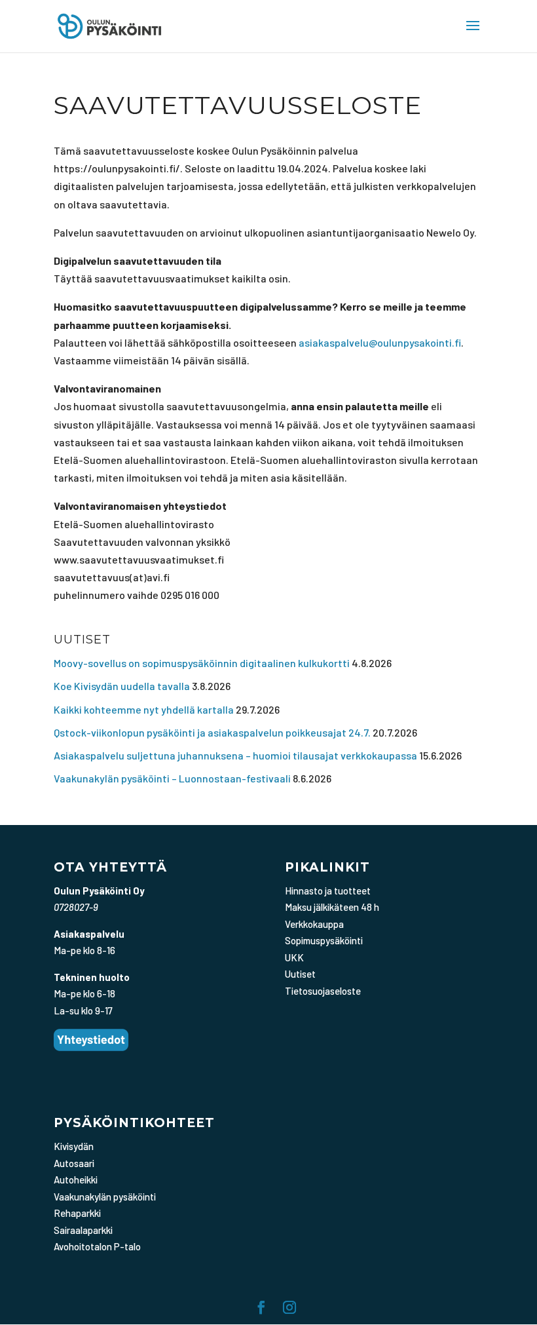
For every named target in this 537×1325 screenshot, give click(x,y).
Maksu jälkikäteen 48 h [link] (332, 907)
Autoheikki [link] (76, 1179)
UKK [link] (294, 957)
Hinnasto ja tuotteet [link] (328, 890)
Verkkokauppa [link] (314, 924)
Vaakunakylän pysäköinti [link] (105, 1196)
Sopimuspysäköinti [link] (324, 940)
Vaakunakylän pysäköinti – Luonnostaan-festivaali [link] (172, 778)
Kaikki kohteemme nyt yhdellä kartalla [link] (144, 709)
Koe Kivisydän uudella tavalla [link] (122, 686)
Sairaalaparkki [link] (83, 1230)
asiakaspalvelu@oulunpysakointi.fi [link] (380, 342)
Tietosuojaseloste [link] (323, 991)
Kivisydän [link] (74, 1146)
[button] (472, 34)
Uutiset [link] (300, 974)
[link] (109, 24)
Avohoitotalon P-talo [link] (97, 1246)
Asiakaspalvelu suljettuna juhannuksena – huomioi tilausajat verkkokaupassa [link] (235, 755)
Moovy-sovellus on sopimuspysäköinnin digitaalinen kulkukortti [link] (202, 663)
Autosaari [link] (74, 1163)
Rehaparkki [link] (77, 1213)
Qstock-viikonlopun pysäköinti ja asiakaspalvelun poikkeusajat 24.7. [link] (212, 732)
